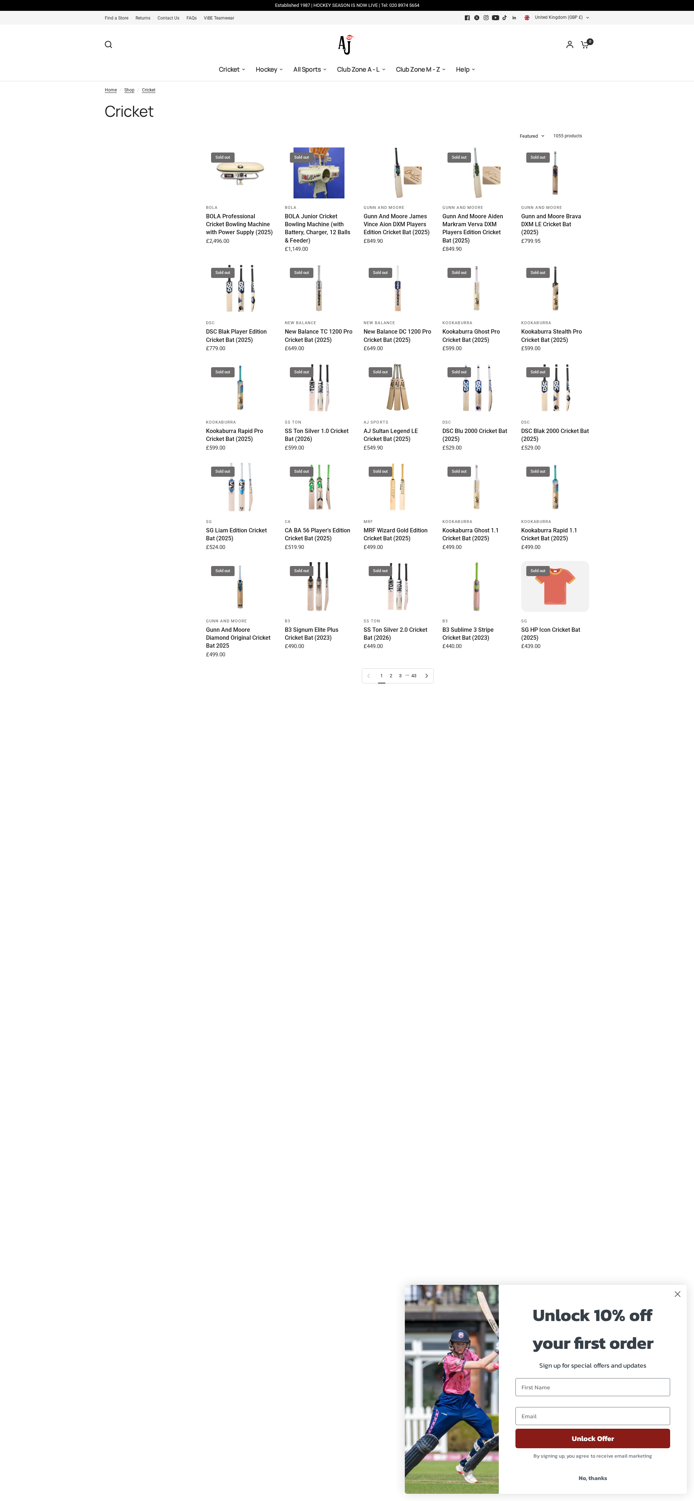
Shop (129, 90)
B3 (287, 621)
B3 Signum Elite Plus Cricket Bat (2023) (311, 633)
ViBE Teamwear (219, 18)
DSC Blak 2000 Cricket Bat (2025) (555, 435)
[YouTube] (495, 17)
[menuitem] (118, 18)
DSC (210, 323)
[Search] (110, 44)
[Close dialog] (677, 1294)
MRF (368, 521)
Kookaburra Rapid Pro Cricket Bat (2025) (234, 435)
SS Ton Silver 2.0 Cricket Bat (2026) (395, 633)
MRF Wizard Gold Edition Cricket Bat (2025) (396, 534)
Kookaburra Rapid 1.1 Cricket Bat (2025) (549, 534)
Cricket (148, 90)
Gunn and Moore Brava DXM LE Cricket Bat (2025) (551, 224)
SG (209, 521)
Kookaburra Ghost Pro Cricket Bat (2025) (471, 335)
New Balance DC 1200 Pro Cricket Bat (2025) (397, 335)
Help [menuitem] (463, 69)
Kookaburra (457, 323)
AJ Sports (376, 422)
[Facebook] (467, 17)
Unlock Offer (593, 1438)
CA (288, 521)
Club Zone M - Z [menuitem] (418, 69)
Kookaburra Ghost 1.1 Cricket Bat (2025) (470, 534)
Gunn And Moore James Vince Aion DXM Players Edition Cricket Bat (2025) (397, 224)
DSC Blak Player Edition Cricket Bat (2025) (236, 335)
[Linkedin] (514, 17)
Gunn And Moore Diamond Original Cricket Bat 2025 (238, 637)
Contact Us (168, 18)
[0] (583, 44)
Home (111, 90)
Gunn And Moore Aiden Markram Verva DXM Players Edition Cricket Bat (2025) (472, 228)
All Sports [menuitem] (307, 69)
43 (413, 675)
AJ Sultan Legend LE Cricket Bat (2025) (391, 435)
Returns (143, 18)
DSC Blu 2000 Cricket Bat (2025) (474, 435)
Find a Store (116, 18)
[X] (476, 17)
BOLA (212, 207)
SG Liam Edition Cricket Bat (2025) (236, 534)
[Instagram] (486, 17)
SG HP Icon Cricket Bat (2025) (550, 633)
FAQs (192, 18)
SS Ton (293, 422)
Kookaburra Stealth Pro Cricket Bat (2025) (551, 335)
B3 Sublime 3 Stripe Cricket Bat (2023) (468, 633)
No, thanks (593, 1478)
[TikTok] (505, 17)
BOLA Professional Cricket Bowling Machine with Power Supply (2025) (239, 224)
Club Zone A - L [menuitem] (358, 69)
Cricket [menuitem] (229, 69)
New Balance (300, 323)
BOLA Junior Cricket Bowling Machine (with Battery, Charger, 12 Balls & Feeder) (317, 228)
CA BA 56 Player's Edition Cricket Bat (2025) (317, 534)
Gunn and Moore (384, 207)
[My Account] (570, 44)
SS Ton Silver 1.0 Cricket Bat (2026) (316, 435)
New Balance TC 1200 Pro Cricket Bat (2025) (318, 335)
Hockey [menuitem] (266, 69)
